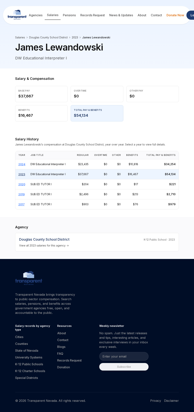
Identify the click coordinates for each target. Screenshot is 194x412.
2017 (21, 204)
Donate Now (175, 15)
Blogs (61, 347)
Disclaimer (171, 401)
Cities (19, 337)
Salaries (52, 15)
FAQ (60, 353)
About (142, 15)
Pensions (69, 15)
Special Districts (26, 378)
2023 (21, 174)
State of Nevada (26, 350)
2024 (21, 164)
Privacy (155, 401)
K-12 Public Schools (29, 364)
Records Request (92, 15)
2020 (21, 184)
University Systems (28, 357)
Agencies (35, 15)
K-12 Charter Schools (30, 371)
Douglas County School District (48, 37)
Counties (21, 344)
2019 (21, 194)
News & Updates (121, 15)
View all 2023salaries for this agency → (44, 245)
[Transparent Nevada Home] (28, 278)
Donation (63, 367)
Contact (156, 15)
